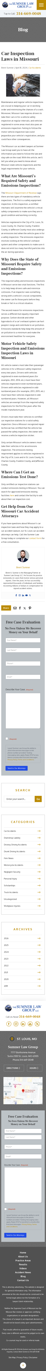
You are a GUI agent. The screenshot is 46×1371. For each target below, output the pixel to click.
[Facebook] (16, 595)
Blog (23, 1276)
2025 (6, 945)
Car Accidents (35, 67)
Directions (12, 1068)
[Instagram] (20, 595)
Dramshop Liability (12, 838)
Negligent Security (12, 872)
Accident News (23, 1272)
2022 (6, 965)
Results (23, 1264)
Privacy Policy (12, 760)
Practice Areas (23, 1260)
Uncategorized (10, 899)
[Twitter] (30, 595)
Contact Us (23, 1280)
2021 (6, 972)
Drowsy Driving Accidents (15, 844)
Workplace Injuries (12, 906)
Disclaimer (33, 1357)
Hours (33, 1068)
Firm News (8, 858)
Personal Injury (10, 878)
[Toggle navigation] (41, 5)
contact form (35, 538)
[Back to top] (23, 1365)
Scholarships (9, 885)
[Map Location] (23, 1078)
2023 (6, 959)
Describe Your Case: (19, 689)
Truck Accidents (11, 892)
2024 (6, 952)
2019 (6, 986)
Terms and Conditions (26, 760)
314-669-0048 (28, 13)
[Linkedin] (23, 595)
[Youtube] (26, 595)
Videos (23, 1268)
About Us (23, 1256)
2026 (6, 938)
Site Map (12, 1357)
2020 (6, 979)
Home (23, 1252)
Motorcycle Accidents (13, 865)
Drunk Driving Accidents (14, 851)
